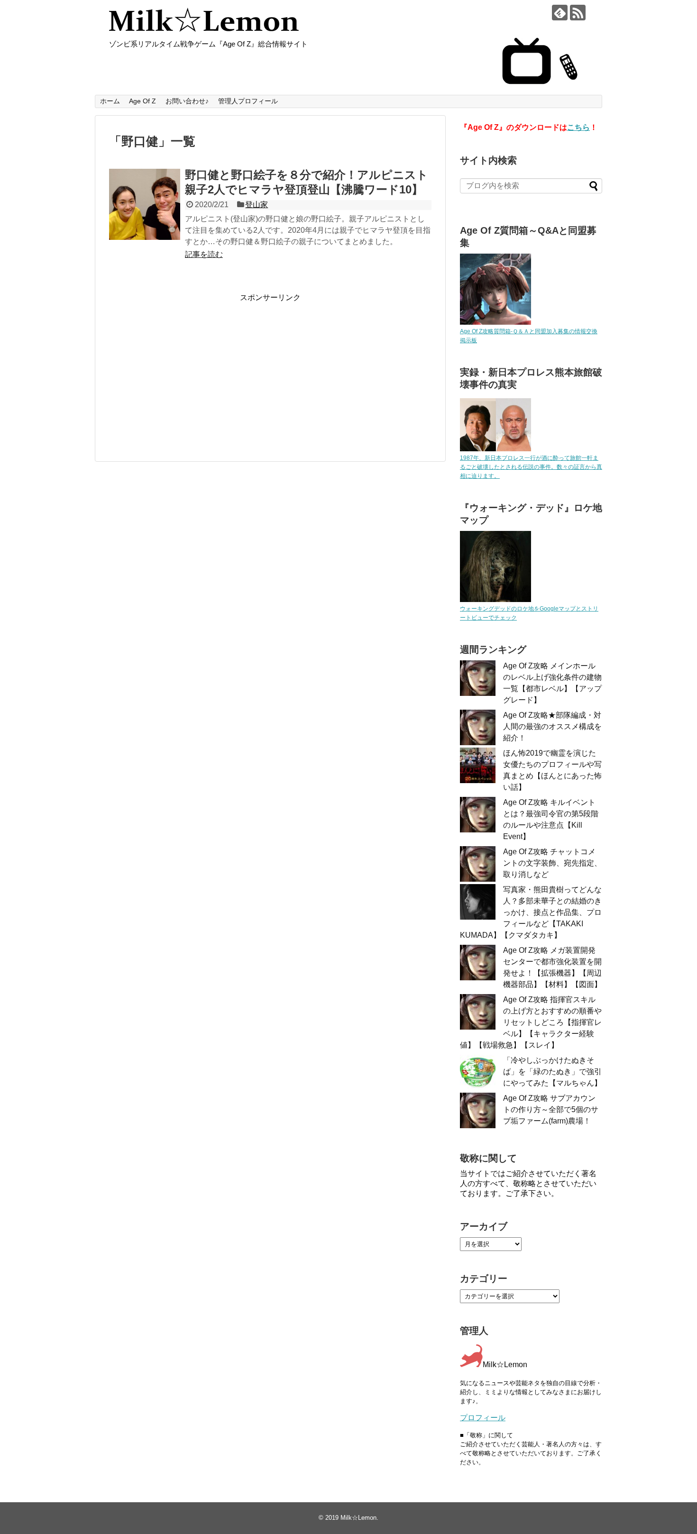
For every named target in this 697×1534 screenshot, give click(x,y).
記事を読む (204, 254)
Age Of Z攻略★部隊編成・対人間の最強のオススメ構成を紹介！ (552, 726)
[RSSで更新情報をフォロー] (578, 12)
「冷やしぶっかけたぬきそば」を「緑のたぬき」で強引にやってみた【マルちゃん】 (552, 1071)
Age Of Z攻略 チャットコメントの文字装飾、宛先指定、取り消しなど (552, 863)
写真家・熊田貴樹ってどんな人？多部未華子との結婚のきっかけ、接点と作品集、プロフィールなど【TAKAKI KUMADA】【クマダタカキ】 (531, 912)
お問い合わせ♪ (187, 101)
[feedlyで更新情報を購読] (560, 12)
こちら (578, 127)
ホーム (110, 101)
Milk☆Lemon (358, 1517)
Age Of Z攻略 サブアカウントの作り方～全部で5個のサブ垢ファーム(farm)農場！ (550, 1109)
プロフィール (482, 1418)
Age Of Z (142, 101)
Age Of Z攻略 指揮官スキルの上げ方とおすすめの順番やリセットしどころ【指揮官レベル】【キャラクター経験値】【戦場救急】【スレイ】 (531, 1022)
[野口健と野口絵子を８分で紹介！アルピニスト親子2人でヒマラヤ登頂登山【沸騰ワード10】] (144, 204)
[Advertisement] (188, 369)
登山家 (256, 205)
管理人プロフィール (248, 101)
